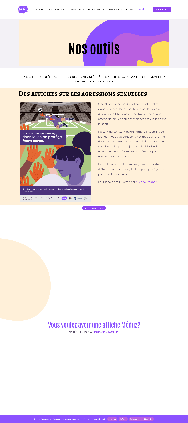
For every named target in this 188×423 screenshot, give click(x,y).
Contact (130, 9)
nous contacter (105, 332)
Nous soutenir (95, 9)
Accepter (112, 419)
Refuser (123, 419)
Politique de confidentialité (141, 419)
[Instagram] (140, 9)
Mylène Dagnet (146, 181)
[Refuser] (185, 419)
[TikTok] (143, 9)
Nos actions (75, 9)
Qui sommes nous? (56, 9)
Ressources (114, 9)
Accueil (39, 9)
